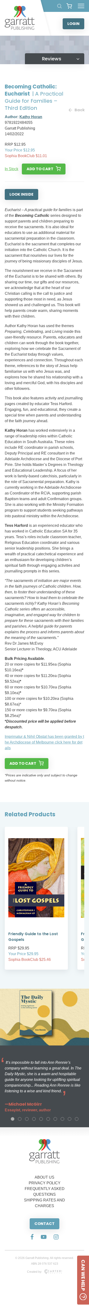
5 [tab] (41, 1119)
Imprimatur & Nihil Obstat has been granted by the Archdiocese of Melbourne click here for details (44, 742)
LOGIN (73, 23)
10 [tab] (76, 1119)
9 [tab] (69, 1119)
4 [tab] (34, 1119)
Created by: (34, 1271)
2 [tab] (19, 1119)
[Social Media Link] (32, 1237)
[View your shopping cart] (69, 6)
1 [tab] (12, 1119)
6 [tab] (48, 1119)
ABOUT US (44, 1177)
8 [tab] (62, 1119)
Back (79, 110)
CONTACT (44, 1223)
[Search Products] (59, 6)
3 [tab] (26, 1119)
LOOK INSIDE (21, 194)
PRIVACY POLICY (45, 1183)
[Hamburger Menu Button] (81, 6)
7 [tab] (55, 1119)
